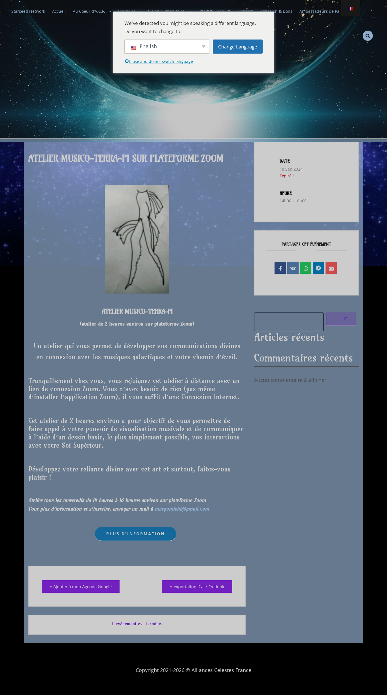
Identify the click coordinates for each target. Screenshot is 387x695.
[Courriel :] (331, 268)
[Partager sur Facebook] (280, 268)
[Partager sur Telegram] (318, 268)
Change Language (237, 46)
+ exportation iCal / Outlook (197, 586)
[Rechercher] (341, 319)
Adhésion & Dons (276, 11)
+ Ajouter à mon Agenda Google (81, 586)
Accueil (59, 11)
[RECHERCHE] (368, 36)
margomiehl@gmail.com (182, 508)
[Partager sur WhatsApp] (305, 268)
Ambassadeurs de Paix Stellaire (329, 11)
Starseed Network (28, 11)
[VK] (293, 268)
